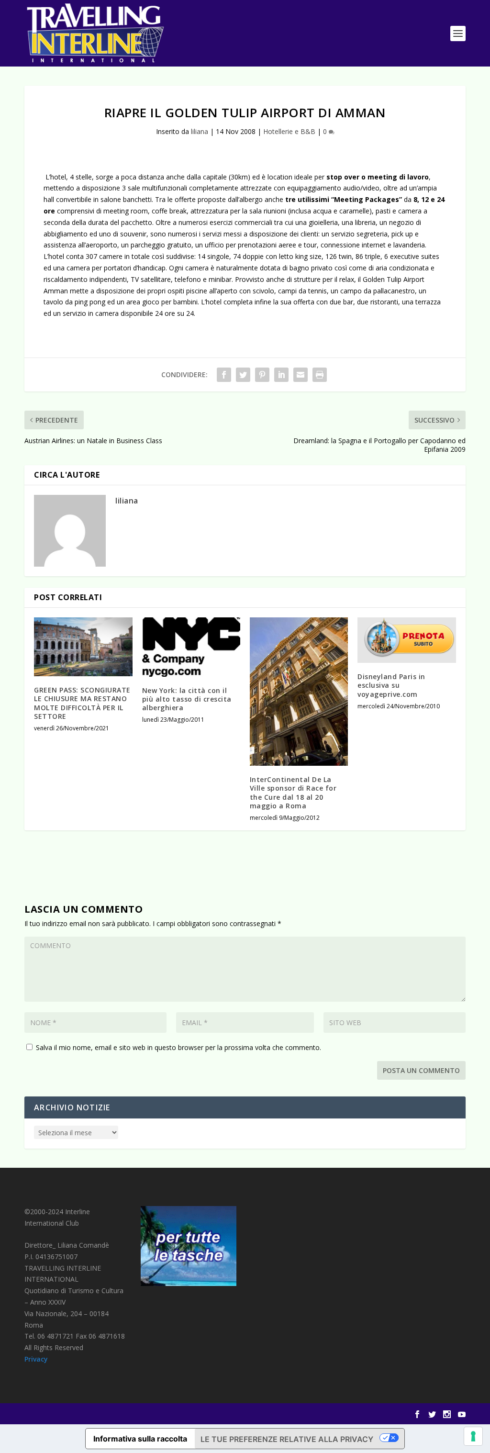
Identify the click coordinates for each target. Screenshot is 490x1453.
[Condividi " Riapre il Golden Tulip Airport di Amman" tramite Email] (300, 374)
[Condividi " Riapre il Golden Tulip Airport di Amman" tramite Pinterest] (262, 374)
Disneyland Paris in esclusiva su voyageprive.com (391, 685)
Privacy (36, 1359)
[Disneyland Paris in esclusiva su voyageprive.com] (406, 640)
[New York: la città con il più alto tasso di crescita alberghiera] (191, 647)
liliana (199, 131)
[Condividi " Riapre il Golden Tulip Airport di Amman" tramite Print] (319, 374)
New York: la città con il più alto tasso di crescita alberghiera (187, 699)
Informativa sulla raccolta (140, 1438)
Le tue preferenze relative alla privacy (286, 1439)
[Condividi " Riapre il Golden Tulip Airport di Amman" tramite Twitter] (243, 374)
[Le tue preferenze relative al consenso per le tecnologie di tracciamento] (473, 1436)
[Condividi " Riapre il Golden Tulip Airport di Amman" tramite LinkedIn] (281, 374)
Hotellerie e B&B (289, 131)
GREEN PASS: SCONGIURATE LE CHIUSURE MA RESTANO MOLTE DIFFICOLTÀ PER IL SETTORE (82, 703)
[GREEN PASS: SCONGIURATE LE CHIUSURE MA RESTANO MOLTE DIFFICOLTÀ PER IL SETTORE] (83, 646)
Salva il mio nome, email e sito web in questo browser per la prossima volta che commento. (178, 1047)
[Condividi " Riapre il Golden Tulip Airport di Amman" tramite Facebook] (224, 374)
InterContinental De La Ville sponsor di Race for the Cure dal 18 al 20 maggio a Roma (293, 792)
